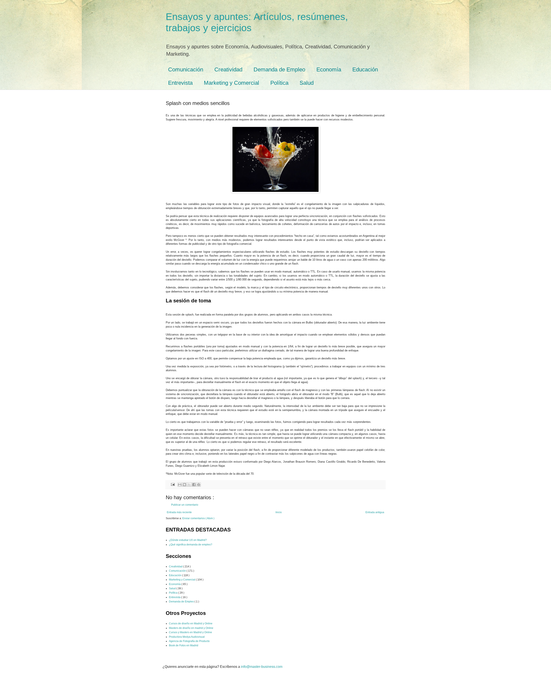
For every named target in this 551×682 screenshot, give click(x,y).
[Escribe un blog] (184, 484)
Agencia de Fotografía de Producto (189, 641)
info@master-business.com (261, 666)
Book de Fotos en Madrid (183, 645)
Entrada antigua (374, 512)
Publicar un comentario (184, 504)
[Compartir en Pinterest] (199, 484)
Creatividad (228, 69)
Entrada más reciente (179, 512)
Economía (328, 69)
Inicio (279, 512)
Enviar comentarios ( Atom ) (198, 518)
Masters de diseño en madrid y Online (191, 628)
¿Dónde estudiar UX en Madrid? (188, 540)
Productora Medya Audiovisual (187, 636)
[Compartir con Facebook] (194, 484)
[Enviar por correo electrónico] (180, 484)
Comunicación (185, 69)
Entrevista (180, 83)
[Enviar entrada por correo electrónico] (172, 484)
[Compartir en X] (189, 484)
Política (279, 83)
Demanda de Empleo (279, 69)
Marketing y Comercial (231, 83)
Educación (365, 69)
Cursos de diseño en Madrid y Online (190, 623)
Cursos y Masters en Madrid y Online (190, 632)
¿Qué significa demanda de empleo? (190, 544)
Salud (307, 83)
